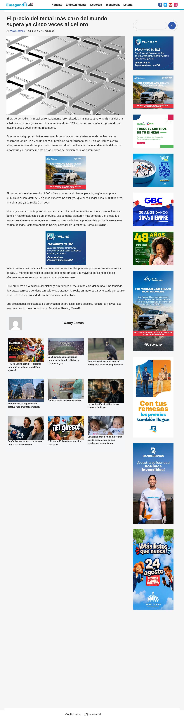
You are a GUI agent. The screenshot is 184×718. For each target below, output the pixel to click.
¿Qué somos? (92, 714)
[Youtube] (170, 5)
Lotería (127, 4)
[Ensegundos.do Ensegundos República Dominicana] (19, 4)
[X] (165, 5)
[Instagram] (176, 5)
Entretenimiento (76, 4)
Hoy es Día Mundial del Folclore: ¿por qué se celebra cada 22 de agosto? (24, 367)
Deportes (96, 4)
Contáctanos (72, 714)
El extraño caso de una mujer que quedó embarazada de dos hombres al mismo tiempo (105, 440)
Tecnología (113, 4)
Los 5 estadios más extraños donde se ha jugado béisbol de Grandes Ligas (63, 360)
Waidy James (17, 31)
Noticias (57, 4)
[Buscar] (172, 25)
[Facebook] (160, 5)
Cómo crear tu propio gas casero (64, 400)
